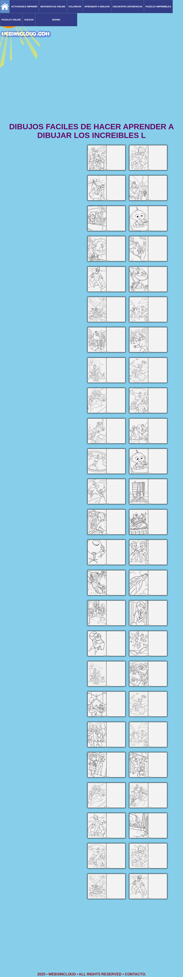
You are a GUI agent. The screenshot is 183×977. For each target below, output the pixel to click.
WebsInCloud (62, 974)
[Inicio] (5, 6)
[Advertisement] (91, 87)
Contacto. (135, 974)
